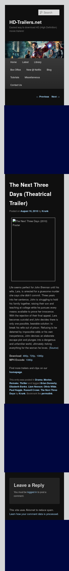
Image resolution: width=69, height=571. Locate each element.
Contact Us (16, 84)
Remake (14, 383)
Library (37, 62)
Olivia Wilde (50, 386)
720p (32, 356)
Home (13, 62)
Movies (48, 379)
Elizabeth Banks (18, 386)
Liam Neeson (35, 386)
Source (54, 348)
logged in (32, 492)
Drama (39, 379)
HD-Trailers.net (25, 22)
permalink (47, 393)
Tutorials (14, 77)
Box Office (15, 69)
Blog (49, 69)
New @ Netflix (33, 69)
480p (25, 356)
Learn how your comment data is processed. (34, 514)
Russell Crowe (31, 390)
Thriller (23, 383)
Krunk (45, 211)
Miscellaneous (32, 77)
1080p (40, 356)
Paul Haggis (15, 390)
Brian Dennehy (48, 383)
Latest (25, 62)
